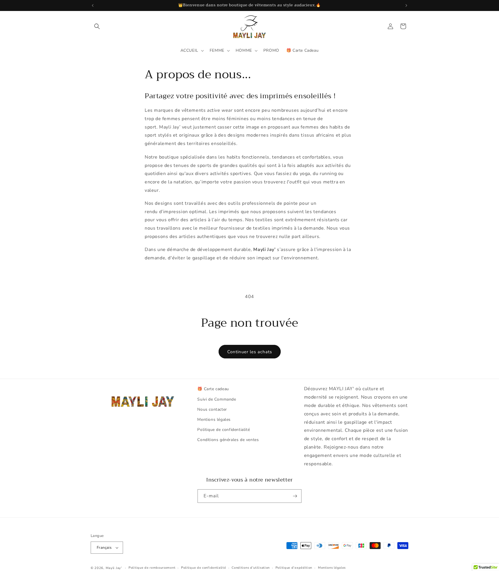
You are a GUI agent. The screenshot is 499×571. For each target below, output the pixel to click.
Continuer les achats (249, 352)
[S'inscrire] (294, 496)
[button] (97, 26)
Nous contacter (212, 409)
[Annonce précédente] (92, 5)
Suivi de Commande (216, 399)
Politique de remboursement (152, 568)
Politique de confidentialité (223, 429)
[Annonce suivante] (406, 5)
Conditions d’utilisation (251, 568)
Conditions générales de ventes (228, 439)
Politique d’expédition (293, 568)
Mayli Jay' (114, 568)
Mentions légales (214, 419)
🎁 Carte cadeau (213, 389)
